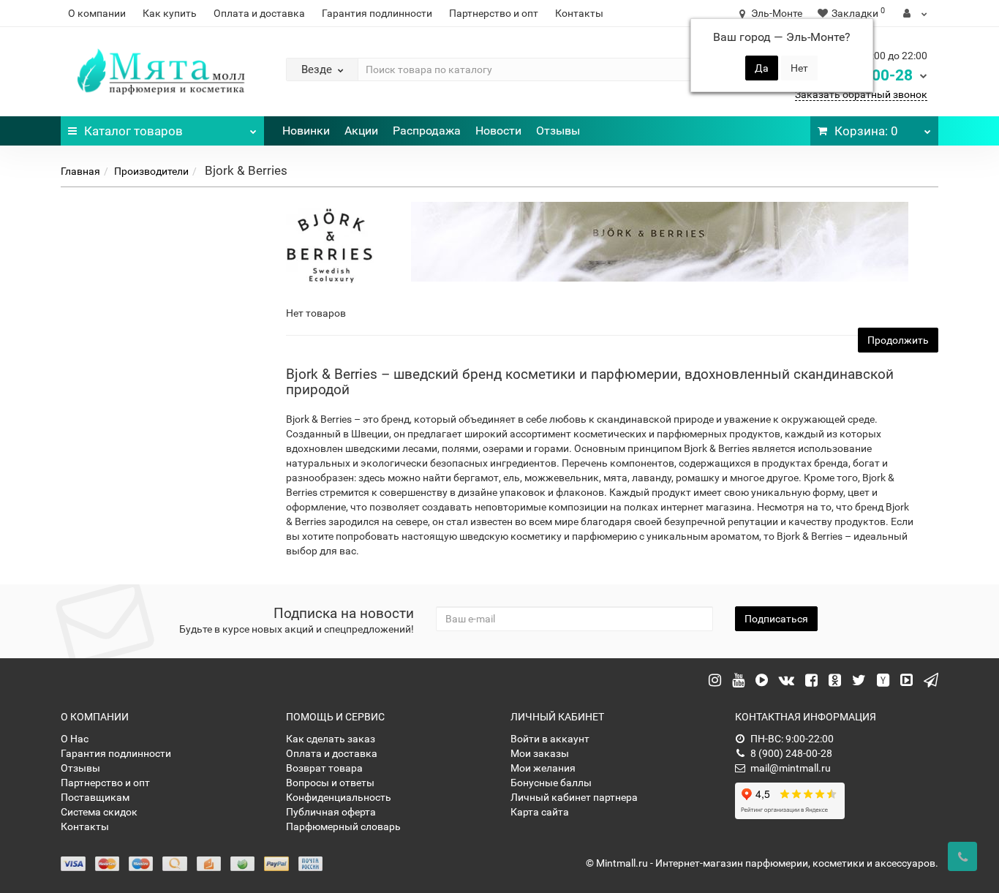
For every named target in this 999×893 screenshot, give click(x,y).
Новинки (306, 130)
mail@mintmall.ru (790, 768)
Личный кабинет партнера (574, 797)
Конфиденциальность (338, 797)
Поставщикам (95, 797)
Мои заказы (539, 753)
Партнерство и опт (493, 13)
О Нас (74, 739)
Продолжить (898, 340)
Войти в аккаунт (549, 739)
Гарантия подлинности (377, 13)
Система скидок (99, 812)
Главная (80, 171)
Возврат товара (324, 768)
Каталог (133, 131)
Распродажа (427, 130)
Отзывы (558, 130)
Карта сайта (539, 812)
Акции (361, 130)
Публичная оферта (331, 812)
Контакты (579, 13)
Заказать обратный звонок (861, 94)
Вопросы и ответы (330, 782)
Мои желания (543, 768)
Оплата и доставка (259, 13)
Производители (151, 171)
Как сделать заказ (330, 739)
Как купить (170, 13)
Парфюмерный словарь (343, 826)
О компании (97, 13)
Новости (498, 130)
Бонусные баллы (551, 782)
